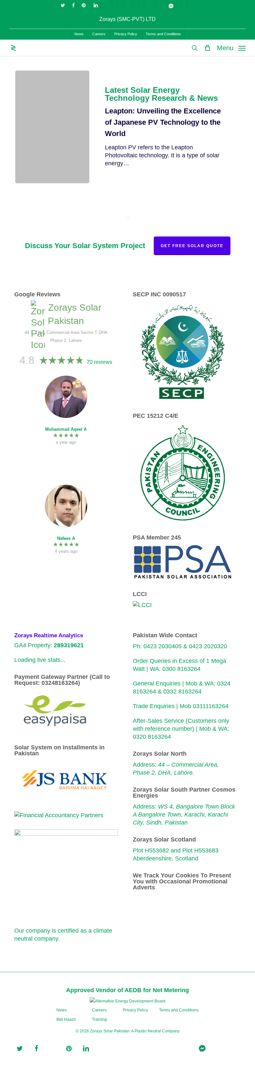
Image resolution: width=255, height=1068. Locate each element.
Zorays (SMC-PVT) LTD (127, 19)
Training (99, 1019)
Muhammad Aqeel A (66, 429)
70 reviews (99, 362)
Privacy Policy (135, 1010)
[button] (231, 47)
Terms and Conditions (179, 1010)
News (61, 1010)
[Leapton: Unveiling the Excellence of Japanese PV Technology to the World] (52, 127)
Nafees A (66, 538)
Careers (99, 1010)
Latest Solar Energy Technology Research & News (161, 94)
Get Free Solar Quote (192, 245)
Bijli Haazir (66, 1019)
